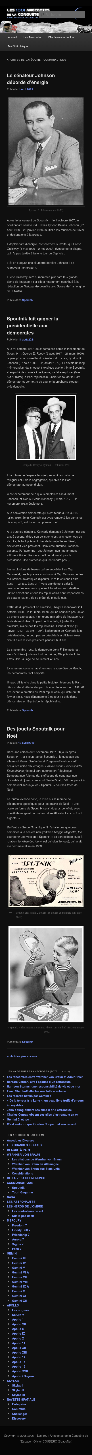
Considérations (22, 1173)
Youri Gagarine (22, 1192)
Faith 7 (16, 1249)
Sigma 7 (17, 1244)
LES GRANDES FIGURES (24, 1145)
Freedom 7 (19, 1225)
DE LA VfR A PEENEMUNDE (26, 1178)
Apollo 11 (18, 1343)
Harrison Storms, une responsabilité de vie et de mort (44, 1086)
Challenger (19, 1414)
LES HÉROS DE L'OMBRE (25, 1206)
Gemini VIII (20, 1282)
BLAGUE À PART (18, 1150)
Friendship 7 (20, 1234)
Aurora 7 (18, 1239)
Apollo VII (19, 1324)
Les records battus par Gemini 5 (29, 1096)
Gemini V (18, 1267)
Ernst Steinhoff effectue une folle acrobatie (36, 1091)
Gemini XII (19, 1300)
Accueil (12, 37)
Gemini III (19, 1258)
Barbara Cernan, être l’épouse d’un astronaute (39, 1081)
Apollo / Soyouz (23, 1376)
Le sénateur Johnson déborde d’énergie (31, 79)
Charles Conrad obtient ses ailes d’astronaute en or (42, 1114)
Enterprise (19, 1404)
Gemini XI (19, 1296)
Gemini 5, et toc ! (19, 1119)
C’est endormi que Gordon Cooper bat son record (41, 1124)
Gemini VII (19, 1277)
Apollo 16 (18, 1366)
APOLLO (13, 1305)
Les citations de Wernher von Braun (37, 1159)
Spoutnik (27, 300)
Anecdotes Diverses (20, 1140)
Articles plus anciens (22, 1056)
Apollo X (18, 1338)
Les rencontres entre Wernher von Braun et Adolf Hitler (45, 1077)
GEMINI (12, 1253)
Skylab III (18, 1395)
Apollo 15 (18, 1362)
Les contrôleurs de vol (27, 1211)
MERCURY (14, 1220)
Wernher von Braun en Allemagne (35, 1164)
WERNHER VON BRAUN (23, 1154)
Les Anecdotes (32, 37)
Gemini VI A (20, 1272)
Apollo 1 (18, 1319)
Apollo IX (18, 1333)
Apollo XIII (19, 1352)
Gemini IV (19, 1263)
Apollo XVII (20, 1371)
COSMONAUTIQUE (20, 1183)
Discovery (19, 1418)
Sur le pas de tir (23, 1216)
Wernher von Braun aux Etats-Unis (36, 1168)
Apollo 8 (18, 1329)
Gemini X (18, 1291)
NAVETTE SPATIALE (21, 1399)
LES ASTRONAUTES (21, 1201)
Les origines (20, 1310)
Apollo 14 (18, 1357)
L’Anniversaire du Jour (61, 37)
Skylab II (18, 1390)
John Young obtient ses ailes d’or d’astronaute (39, 1110)
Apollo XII (19, 1348)
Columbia (18, 1409)
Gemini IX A (20, 1286)
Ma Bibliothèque (18, 46)
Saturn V (18, 1315)
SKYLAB (13, 1381)
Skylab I (17, 1385)
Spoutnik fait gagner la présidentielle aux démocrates (32, 325)
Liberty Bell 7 (21, 1230)
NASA (11, 1197)
